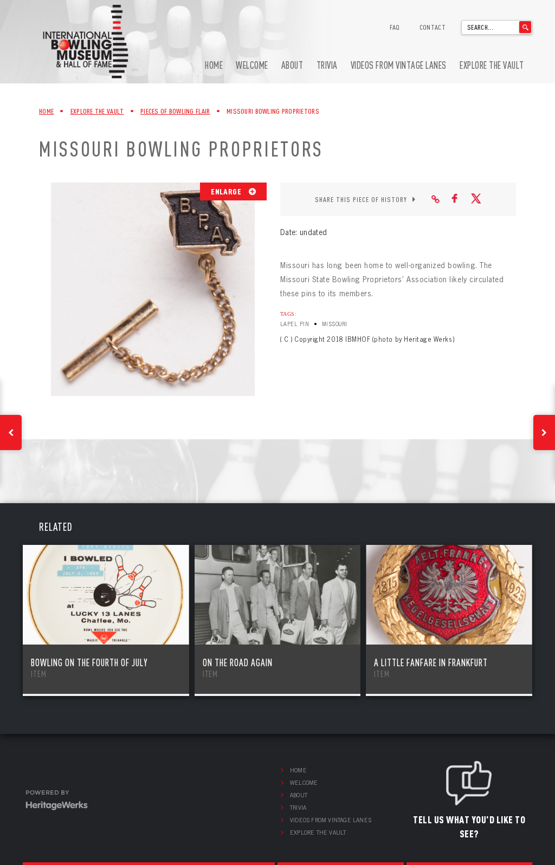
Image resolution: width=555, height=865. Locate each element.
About (292, 65)
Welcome (252, 65)
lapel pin (294, 324)
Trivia (327, 65)
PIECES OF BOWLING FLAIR (175, 111)
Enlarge (227, 191)
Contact (433, 27)
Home (214, 65)
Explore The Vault (97, 111)
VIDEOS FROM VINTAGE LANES (399, 65)
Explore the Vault (492, 65)
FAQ (395, 27)
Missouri (334, 324)
